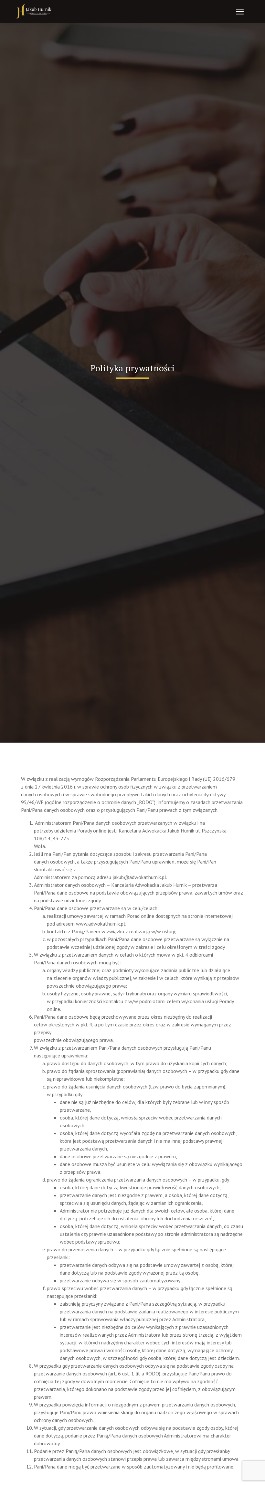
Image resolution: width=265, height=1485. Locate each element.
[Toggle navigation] (240, 11)
